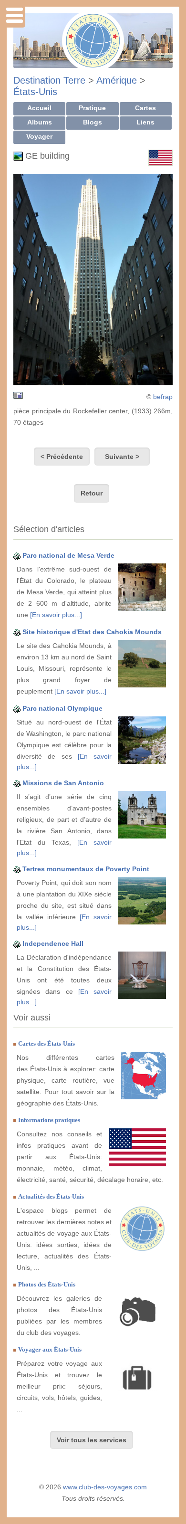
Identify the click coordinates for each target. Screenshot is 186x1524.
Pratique (92, 108)
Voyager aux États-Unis (50, 1349)
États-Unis (35, 91)
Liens (145, 122)
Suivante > (122, 456)
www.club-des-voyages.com (105, 1487)
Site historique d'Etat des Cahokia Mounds (92, 632)
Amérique (116, 80)
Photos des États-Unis (46, 1284)
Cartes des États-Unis (46, 1043)
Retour (92, 493)
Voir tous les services (91, 1440)
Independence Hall (52, 943)
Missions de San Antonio (63, 783)
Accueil (39, 108)
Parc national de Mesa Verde (68, 555)
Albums (39, 122)
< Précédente (62, 456)
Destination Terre (49, 80)
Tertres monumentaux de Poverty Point (85, 869)
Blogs (92, 122)
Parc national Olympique (62, 708)
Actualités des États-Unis (51, 1196)
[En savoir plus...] (56, 615)
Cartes (145, 108)
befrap (163, 396)
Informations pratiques (49, 1120)
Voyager (39, 136)
